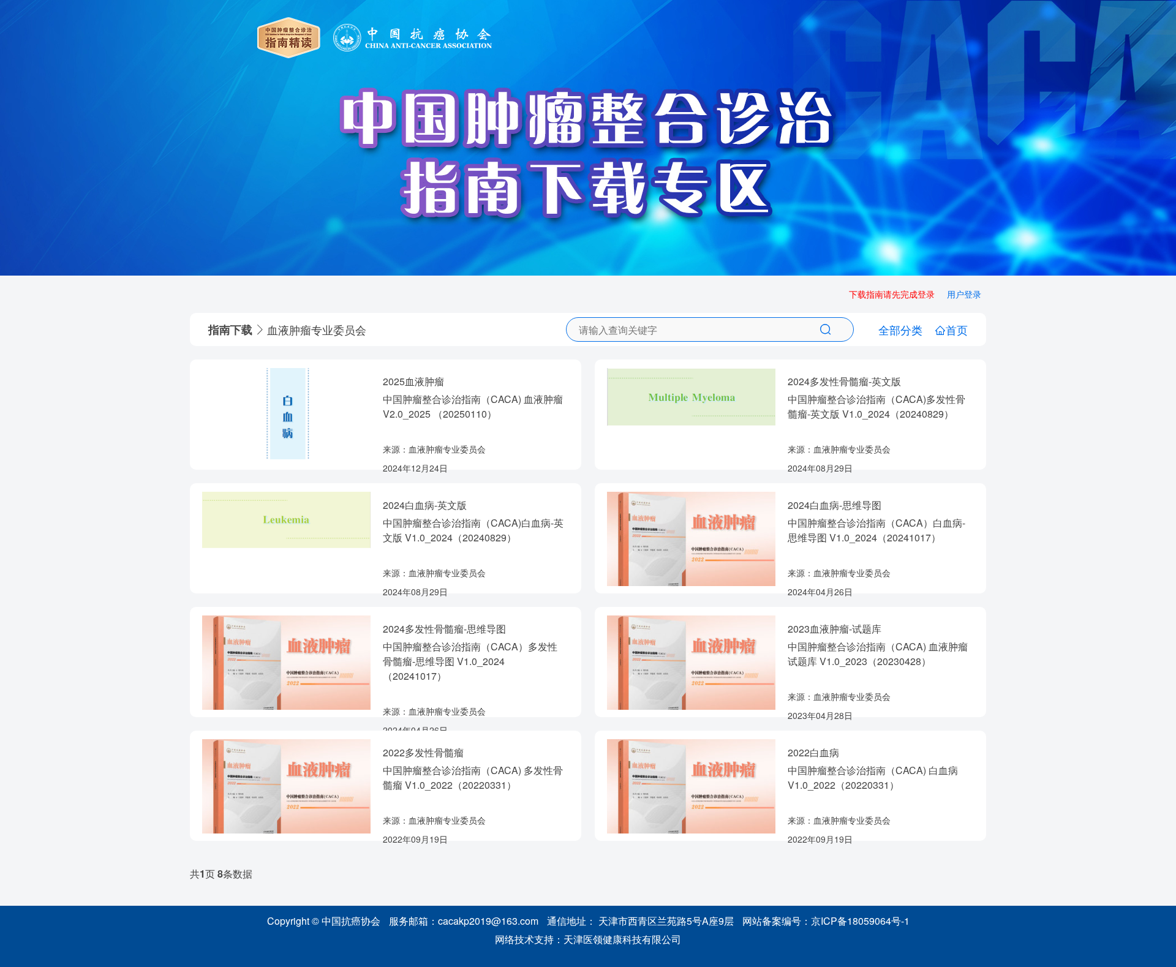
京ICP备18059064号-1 (860, 921)
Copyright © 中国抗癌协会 (323, 921)
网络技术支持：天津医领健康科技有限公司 (588, 939)
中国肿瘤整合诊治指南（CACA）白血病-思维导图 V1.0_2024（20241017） (876, 530)
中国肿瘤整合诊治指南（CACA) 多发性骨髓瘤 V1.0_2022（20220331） (473, 777)
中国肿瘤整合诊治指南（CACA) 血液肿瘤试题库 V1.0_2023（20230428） (878, 653)
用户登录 (964, 294)
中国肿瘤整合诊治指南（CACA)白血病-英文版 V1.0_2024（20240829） (473, 530)
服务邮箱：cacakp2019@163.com (463, 921)
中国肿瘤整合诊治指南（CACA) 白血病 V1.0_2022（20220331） (873, 777)
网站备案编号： (826, 921)
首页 (957, 329)
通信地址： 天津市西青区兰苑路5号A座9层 (640, 921)
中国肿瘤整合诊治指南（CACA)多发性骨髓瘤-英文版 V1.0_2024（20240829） (876, 406)
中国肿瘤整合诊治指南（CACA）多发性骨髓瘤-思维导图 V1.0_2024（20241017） (470, 661)
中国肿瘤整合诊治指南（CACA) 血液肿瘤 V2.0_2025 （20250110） (473, 406)
